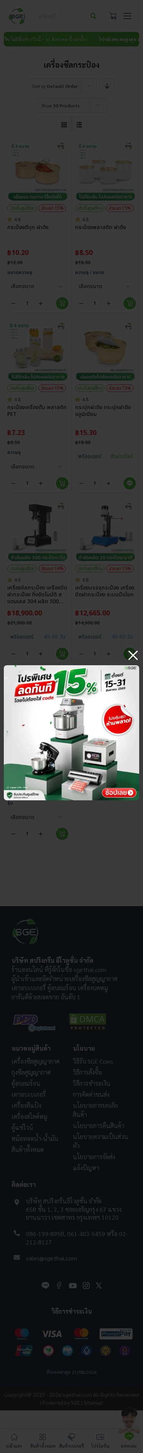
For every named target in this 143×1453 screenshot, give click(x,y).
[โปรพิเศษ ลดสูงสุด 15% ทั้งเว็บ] (71, 668)
